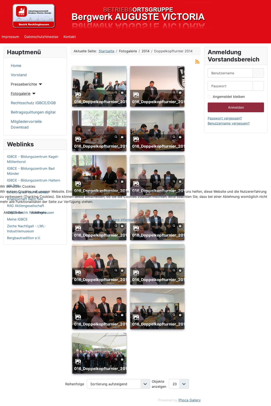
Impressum (154, 220)
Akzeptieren (13, 212)
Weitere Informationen (125, 220)
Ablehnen (38, 212)
